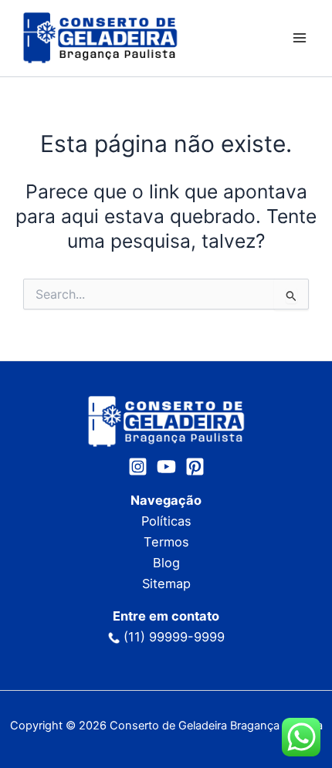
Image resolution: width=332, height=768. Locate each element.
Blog (166, 562)
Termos (166, 542)
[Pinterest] (195, 466)
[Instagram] (137, 466)
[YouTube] (166, 466)
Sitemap (166, 583)
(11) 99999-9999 (174, 637)
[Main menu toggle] (299, 38)
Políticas (166, 521)
